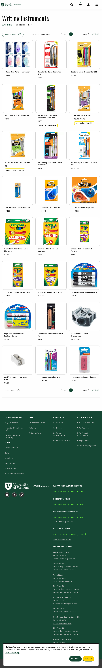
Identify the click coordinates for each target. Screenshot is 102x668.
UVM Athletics (88, 428)
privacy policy (12, 652)
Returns (32, 428)
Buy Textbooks (11, 422)
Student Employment (88, 445)
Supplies (9, 458)
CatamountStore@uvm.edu (65, 604)
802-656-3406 (59, 620)
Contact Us (58, 422)
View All (95, 390)
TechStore (57, 428)
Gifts (7, 453)
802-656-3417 (59, 642)
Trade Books (10, 468)
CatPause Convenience (59, 434)
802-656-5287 (59, 601)
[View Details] (17, 54)
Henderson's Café (61, 440)
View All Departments (14, 473)
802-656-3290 (59, 555)
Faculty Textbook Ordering (12, 436)
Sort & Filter (12, 34)
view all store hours (62, 539)
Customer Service (37, 422)
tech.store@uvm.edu (62, 581)
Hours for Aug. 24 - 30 (63, 522)
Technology (10, 463)
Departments (7, 25)
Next (85, 34)
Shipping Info (35, 433)
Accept (88, 658)
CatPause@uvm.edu (62, 623)
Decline (75, 658)
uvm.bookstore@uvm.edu (64, 559)
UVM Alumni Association (88, 434)
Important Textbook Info (14, 429)
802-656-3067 (59, 578)
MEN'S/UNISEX (11, 448)
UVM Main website (88, 422)
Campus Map (88, 440)
